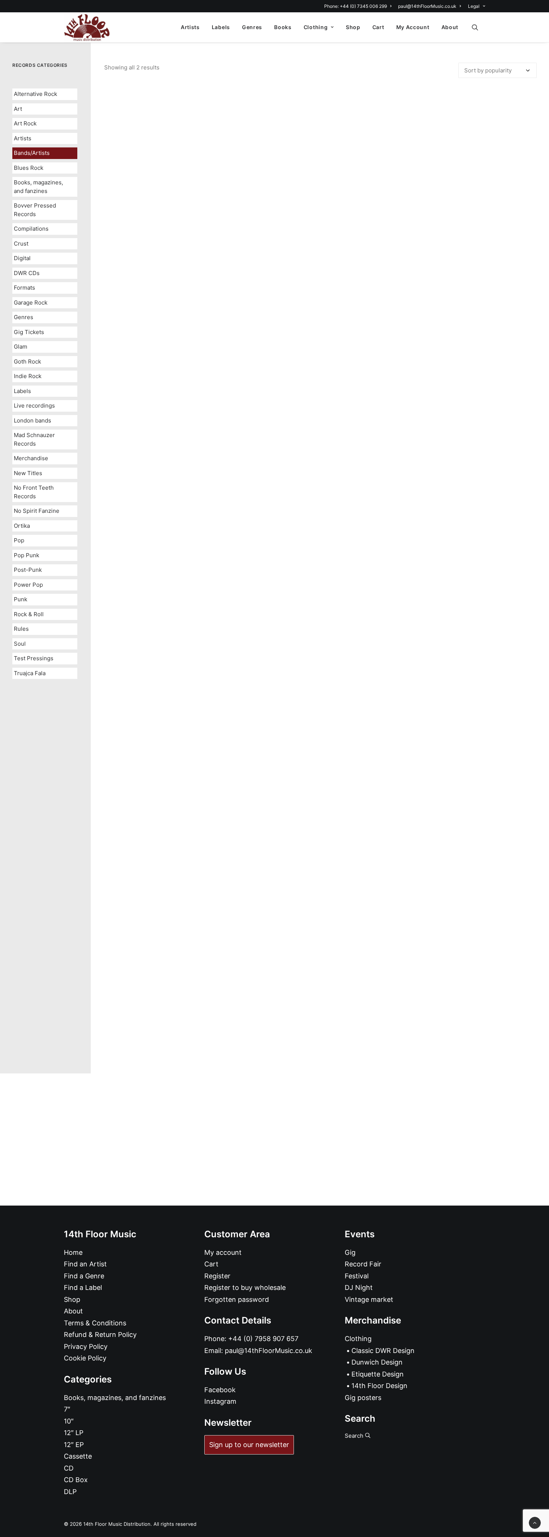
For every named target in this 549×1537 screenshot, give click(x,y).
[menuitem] (359, 6)
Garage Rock (30, 302)
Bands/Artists (32, 152)
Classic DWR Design (383, 1350)
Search (355, 1435)
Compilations (31, 228)
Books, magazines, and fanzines (38, 186)
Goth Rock (27, 361)
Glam (20, 346)
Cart (378, 27)
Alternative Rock (35, 93)
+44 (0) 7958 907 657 (263, 1339)
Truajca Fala (30, 673)
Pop (19, 540)
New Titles (28, 473)
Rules (21, 628)
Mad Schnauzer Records (34, 439)
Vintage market (369, 1299)
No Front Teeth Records (34, 492)
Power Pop (28, 584)
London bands (32, 420)
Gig (350, 1252)
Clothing (316, 27)
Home (73, 1252)
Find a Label (83, 1287)
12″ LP (73, 1433)
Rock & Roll (29, 614)
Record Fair (363, 1264)
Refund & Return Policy (100, 1334)
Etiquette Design (377, 1374)
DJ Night (359, 1287)
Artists (190, 27)
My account (223, 1252)
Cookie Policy (85, 1358)
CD (69, 1468)
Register (217, 1276)
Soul (20, 643)
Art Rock (25, 123)
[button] (478, 27)
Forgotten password (236, 1299)
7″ (67, 1409)
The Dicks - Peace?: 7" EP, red (320, 1036)
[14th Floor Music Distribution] (87, 27)
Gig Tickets (29, 332)
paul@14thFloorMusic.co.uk (427, 6)
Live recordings (34, 405)
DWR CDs (27, 273)
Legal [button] (474, 6)
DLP (70, 1492)
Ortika (22, 525)
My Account (412, 27)
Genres (252, 27)
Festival (357, 1276)
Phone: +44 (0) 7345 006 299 (355, 6)
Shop (353, 27)
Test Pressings (33, 658)
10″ (69, 1421)
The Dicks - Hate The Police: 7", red (321, 548)
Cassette (78, 1456)
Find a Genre (84, 1276)
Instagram (220, 1401)
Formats (24, 287)
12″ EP (74, 1445)
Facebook (220, 1390)
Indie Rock (27, 376)
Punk (20, 599)
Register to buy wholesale (245, 1287)
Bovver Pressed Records (35, 210)
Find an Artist (85, 1264)
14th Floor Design (379, 1386)
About (450, 27)
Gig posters (363, 1398)
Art (18, 108)
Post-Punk (28, 569)
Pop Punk (26, 555)
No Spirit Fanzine (36, 510)
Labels (221, 27)
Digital (22, 258)
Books (283, 27)
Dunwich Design (377, 1362)
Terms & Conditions (95, 1323)
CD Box (76, 1480)
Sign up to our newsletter (249, 1445)
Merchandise (31, 458)
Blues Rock (28, 167)
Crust (21, 243)
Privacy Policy (86, 1346)
